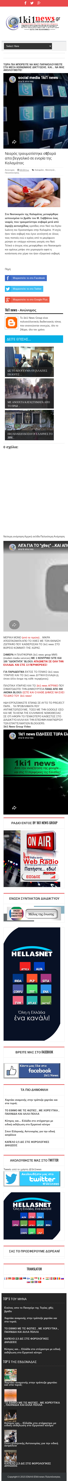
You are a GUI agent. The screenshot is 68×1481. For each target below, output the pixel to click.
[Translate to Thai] (35, 1282)
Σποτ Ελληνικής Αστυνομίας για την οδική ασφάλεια (31, 1444)
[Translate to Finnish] (28, 1278)
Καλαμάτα (39, 170)
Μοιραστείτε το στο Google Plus (30, 299)
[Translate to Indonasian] (35, 1278)
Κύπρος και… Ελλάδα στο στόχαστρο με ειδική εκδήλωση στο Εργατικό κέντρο (30, 1424)
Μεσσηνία (49, 170)
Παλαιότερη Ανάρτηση (52, 536)
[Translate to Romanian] (58, 1278)
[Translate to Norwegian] (51, 1278)
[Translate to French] (5, 1278)
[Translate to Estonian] (24, 1278)
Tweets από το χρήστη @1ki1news (23, 1169)
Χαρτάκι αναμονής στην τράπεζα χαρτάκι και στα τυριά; (30, 1383)
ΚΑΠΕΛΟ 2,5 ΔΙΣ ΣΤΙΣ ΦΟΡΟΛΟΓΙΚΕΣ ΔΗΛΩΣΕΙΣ (27, 1464)
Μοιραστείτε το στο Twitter (27, 288)
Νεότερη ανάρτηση (13, 536)
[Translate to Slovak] (28, 1282)
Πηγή (8, 269)
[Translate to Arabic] (17, 1278)
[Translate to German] (9, 1278)
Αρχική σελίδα (32, 536)
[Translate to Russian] (62, 1278)
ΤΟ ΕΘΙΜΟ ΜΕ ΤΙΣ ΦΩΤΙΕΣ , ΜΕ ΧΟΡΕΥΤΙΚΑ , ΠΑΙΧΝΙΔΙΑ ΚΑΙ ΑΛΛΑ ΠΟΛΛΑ (32, 1404)
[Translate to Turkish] (13, 1278)
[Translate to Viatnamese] (39, 1282)
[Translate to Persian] (47, 1278)
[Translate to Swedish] (32, 1282)
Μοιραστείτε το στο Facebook (29, 278)
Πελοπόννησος (12, 173)
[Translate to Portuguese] (54, 1278)
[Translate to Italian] (39, 1278)
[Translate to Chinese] (20, 1278)
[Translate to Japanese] (43, 1278)
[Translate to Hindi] (32, 1278)
